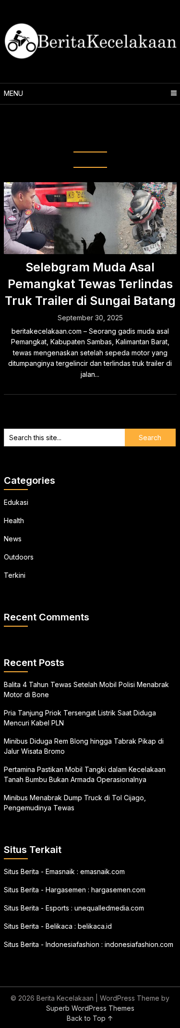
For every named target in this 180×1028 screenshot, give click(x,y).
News (13, 539)
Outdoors (19, 557)
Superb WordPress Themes (90, 1008)
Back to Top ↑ (90, 1018)
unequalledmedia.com (109, 908)
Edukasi (16, 502)
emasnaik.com (102, 871)
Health (14, 520)
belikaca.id (95, 926)
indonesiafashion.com (139, 944)
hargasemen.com (118, 890)
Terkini (14, 575)
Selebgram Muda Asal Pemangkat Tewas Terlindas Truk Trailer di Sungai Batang (90, 284)
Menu (13, 93)
